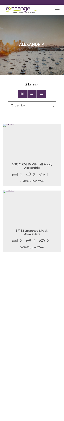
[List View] (41, 94)
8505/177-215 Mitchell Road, (32, 166)
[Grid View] (32, 94)
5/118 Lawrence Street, (32, 233)
